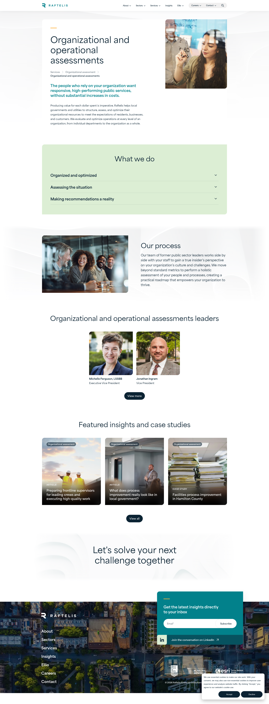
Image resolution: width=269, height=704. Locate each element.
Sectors (48, 639)
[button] (127, 5)
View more (134, 396)
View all (134, 518)
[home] (55, 5)
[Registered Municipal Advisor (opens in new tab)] (196, 671)
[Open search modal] (222, 5)
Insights (168, 5)
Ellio (45, 664)
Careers (48, 672)
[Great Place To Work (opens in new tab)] (174, 671)
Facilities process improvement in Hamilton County (197, 496)
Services (55, 71)
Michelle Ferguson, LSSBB (105, 378)
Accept (229, 694)
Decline (252, 694)
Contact (49, 681)
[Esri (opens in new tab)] (229, 671)
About (47, 630)
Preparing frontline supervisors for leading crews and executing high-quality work (70, 494)
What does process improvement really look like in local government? (133, 494)
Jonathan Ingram (147, 378)
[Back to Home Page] (58, 616)
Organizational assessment (80, 71)
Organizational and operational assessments (75, 75)
